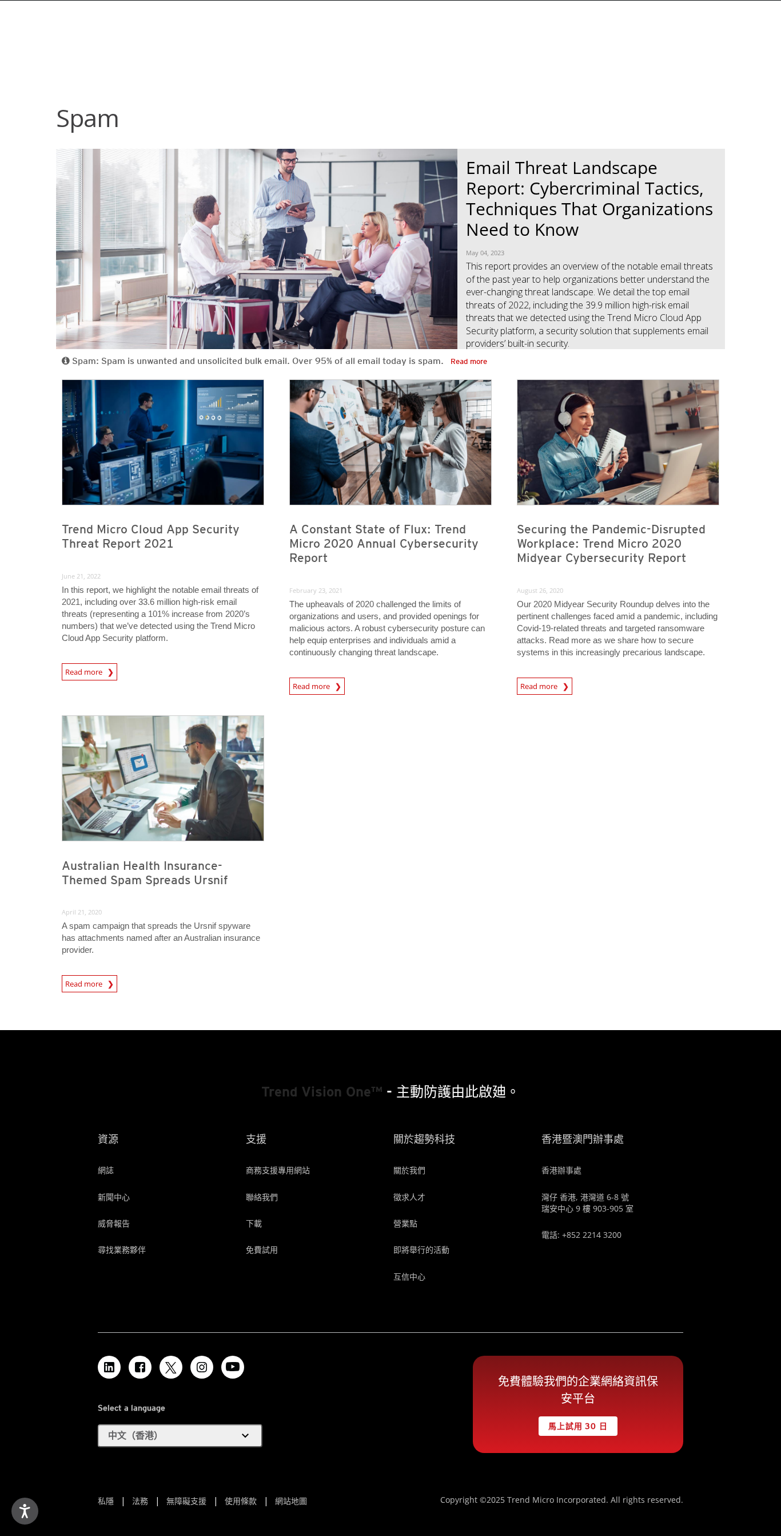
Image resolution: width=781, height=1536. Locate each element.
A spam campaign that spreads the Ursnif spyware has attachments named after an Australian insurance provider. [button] (161, 938)
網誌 (106, 1170)
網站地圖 (291, 1500)
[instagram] (201, 1367)
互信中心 (409, 1276)
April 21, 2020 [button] (82, 912)
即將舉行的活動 (421, 1249)
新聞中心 (114, 1196)
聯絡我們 (262, 1196)
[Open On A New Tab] (171, 1367)
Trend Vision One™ (321, 1091)
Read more (469, 361)
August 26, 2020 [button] (540, 590)
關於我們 (409, 1170)
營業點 (405, 1223)
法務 (140, 1500)
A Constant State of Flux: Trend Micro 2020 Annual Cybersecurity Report (384, 543)
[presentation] (163, 442)
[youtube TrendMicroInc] (232, 1367)
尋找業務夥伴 (122, 1249)
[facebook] (140, 1367)
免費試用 (262, 1249)
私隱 (106, 1500)
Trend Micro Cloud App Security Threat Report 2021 (151, 536)
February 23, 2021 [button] (315, 590)
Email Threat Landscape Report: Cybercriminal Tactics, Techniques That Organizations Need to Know (589, 198)
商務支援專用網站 (278, 1170)
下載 (254, 1223)
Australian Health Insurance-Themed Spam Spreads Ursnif (145, 872)
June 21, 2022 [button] (81, 576)
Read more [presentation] (86, 672)
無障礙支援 (186, 1500)
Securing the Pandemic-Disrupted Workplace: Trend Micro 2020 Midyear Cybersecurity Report (611, 543)
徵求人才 (409, 1196)
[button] (180, 1435)
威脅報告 (114, 1223)
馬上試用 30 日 (573, 1423)
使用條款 (241, 1500)
